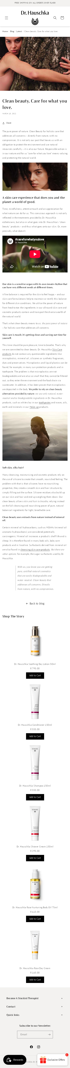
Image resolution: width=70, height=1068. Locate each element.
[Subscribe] (49, 1034)
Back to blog (37, 603)
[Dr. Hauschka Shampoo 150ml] (35, 781)
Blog (12, 31)
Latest (19, 31)
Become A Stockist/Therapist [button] (22, 998)
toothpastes (45, 402)
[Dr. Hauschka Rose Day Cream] (35, 964)
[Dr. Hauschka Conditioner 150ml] (35, 720)
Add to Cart (35, 675)
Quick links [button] (13, 1015)
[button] (6, 17)
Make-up (34, 407)
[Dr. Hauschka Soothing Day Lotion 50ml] (35, 659)
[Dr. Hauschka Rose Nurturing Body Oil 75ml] (35, 903)
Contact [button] (11, 1006)
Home (5, 31)
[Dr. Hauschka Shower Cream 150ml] (35, 842)
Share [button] (8, 123)
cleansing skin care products (35, 549)
